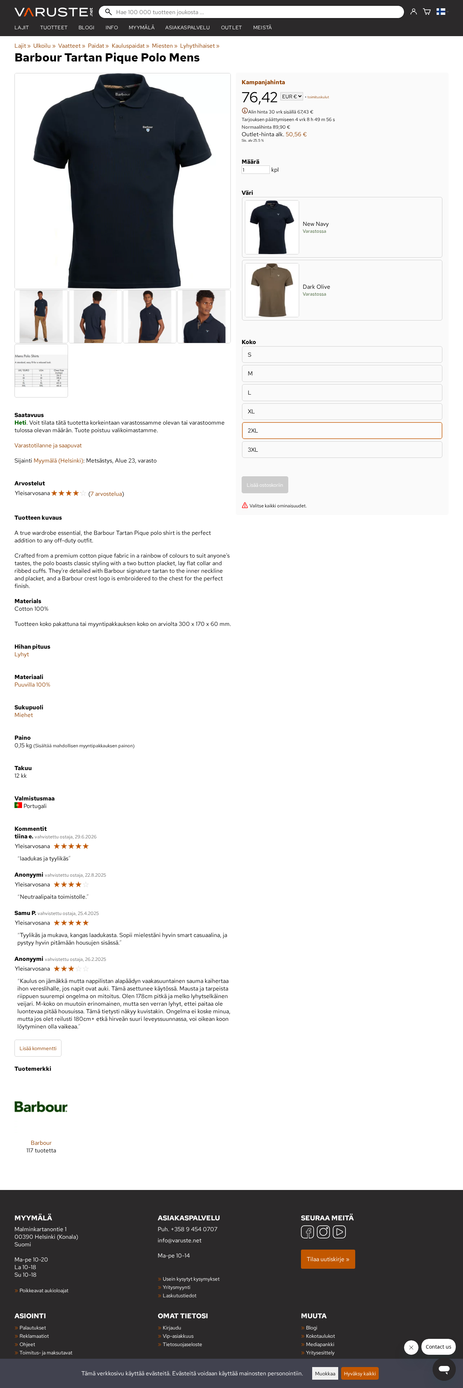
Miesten (165, 46)
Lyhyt (21, 654)
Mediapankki (320, 1344)
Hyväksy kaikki (360, 1373)
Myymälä (141, 27)
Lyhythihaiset (200, 46)
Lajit (21, 27)
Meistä (262, 27)
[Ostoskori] (427, 12)
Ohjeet (27, 1344)
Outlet (231, 27)
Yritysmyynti (176, 1287)
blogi (86, 27)
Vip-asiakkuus (178, 1335)
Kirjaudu (172, 1327)
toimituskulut (318, 97)
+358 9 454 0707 (194, 1229)
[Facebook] (307, 1232)
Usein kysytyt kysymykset (191, 1278)
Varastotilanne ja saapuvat (48, 445)
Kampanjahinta (263, 82)
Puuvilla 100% (32, 684)
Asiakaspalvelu (187, 27)
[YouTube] (339, 1232)
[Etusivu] (53, 12)
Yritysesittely (320, 1352)
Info (112, 27)
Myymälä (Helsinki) (58, 460)
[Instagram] (323, 1232)
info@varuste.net (179, 1240)
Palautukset (33, 1327)
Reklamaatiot (34, 1335)
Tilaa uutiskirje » (328, 1259)
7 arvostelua (106, 494)
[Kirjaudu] (413, 12)
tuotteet (54, 27)
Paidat (98, 46)
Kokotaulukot (320, 1335)
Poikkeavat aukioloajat (44, 1290)
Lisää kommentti (38, 1048)
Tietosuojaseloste (182, 1344)
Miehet (23, 715)
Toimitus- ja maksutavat (46, 1352)
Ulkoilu (44, 46)
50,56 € (296, 134)
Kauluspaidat (130, 46)
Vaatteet (71, 46)
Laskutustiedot (179, 1295)
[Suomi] (443, 12)
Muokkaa (325, 1373)
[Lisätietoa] (245, 111)
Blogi (311, 1327)
